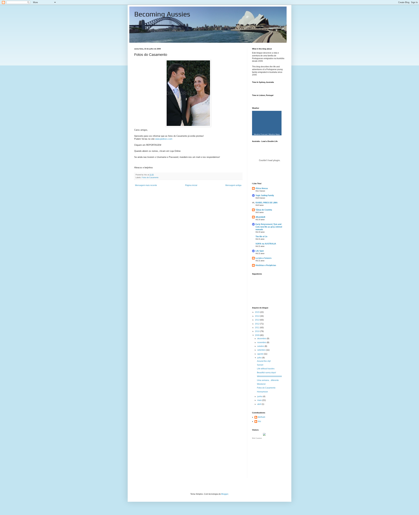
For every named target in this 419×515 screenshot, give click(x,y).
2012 (257, 324)
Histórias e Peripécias (265, 265)
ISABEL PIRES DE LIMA (266, 203)
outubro (261, 346)
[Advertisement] (268, 460)
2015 (257, 312)
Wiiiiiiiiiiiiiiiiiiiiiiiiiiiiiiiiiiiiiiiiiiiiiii (269, 376)
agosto (260, 354)
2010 (257, 331)
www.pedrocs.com (163, 139)
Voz (259, 421)
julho (259, 358)
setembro (261, 350)
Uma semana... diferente (268, 380)
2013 (257, 320)
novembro (262, 342)
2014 (257, 316)
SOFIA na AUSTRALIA (265, 244)
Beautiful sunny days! (266, 372)
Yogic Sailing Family (264, 195)
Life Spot (259, 251)
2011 (257, 327)
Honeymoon (262, 392)
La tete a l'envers (263, 258)
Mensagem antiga (233, 185)
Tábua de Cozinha (263, 210)
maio (259, 400)
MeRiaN (261, 417)
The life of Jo (261, 236)
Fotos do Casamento (150, 177)
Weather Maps (274, 134)
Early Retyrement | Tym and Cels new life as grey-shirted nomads (268, 227)
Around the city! (264, 361)
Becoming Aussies (162, 14)
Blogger (224, 494)
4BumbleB (260, 217)
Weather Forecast (260, 134)
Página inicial (191, 185)
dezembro (262, 338)
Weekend (261, 384)
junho (260, 396)
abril (259, 404)
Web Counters (257, 438)
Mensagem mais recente (146, 185)
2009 (257, 335)
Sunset (260, 365)
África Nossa (261, 188)
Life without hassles (265, 369)
